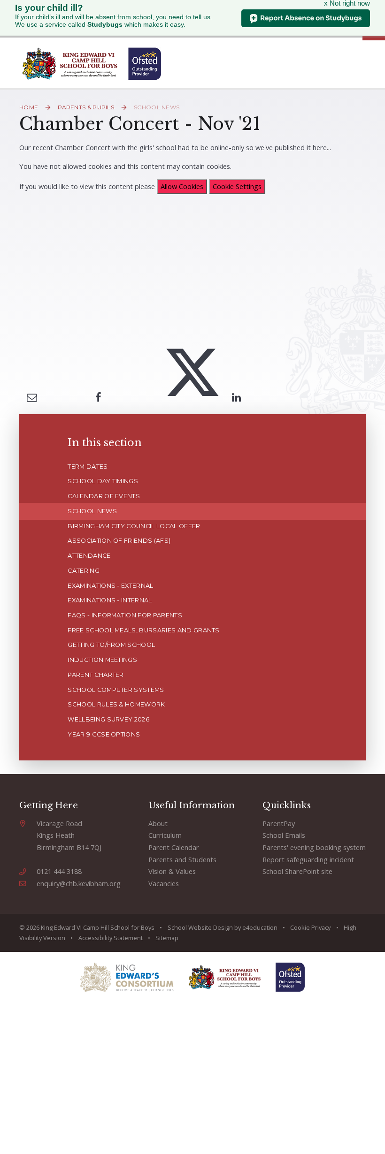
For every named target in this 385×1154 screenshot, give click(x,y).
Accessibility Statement (110, 938)
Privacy (321, 927)
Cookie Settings (237, 186)
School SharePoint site (297, 871)
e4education (259, 927)
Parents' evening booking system (314, 847)
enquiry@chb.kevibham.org (79, 883)
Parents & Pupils (86, 107)
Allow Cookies (182, 186)
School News (156, 107)
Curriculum (165, 835)
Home (28, 107)
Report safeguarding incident (308, 859)
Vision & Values (172, 871)
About (158, 823)
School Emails (283, 835)
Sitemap (166, 938)
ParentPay (278, 823)
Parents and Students (182, 859)
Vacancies (163, 883)
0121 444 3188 (59, 871)
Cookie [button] (300, 927)
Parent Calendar (173, 847)
